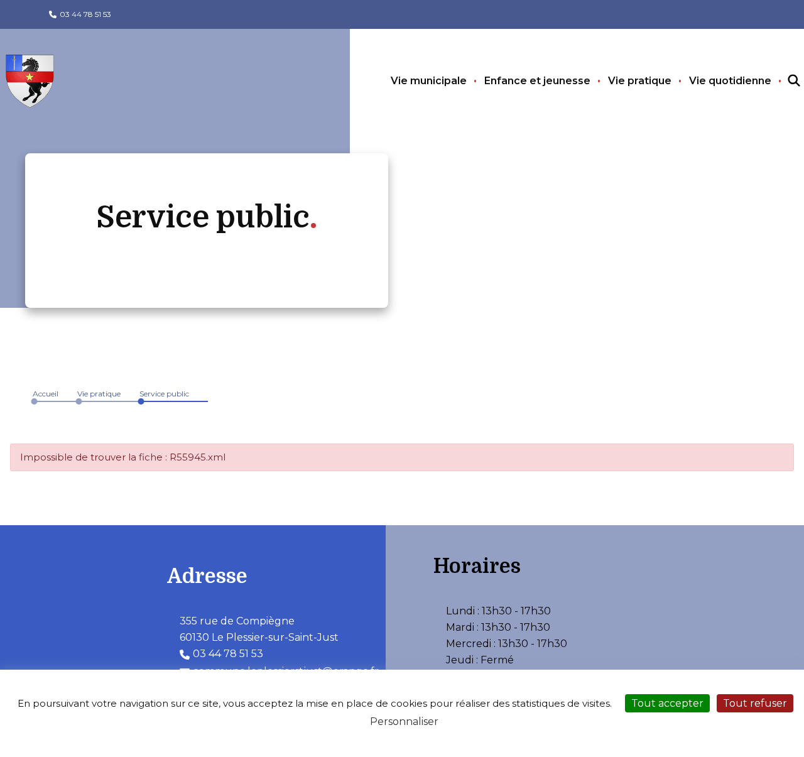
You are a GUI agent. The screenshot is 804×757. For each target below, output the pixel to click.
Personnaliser (404, 721)
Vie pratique (639, 81)
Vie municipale (429, 81)
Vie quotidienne (730, 81)
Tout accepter (667, 703)
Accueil (45, 393)
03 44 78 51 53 (85, 14)
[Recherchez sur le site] (782, 81)
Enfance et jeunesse (537, 81)
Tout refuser (755, 703)
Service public (164, 393)
